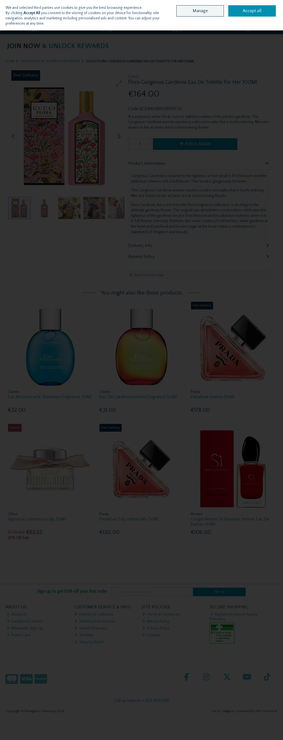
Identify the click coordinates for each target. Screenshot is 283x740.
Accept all (252, 10)
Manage (200, 10)
